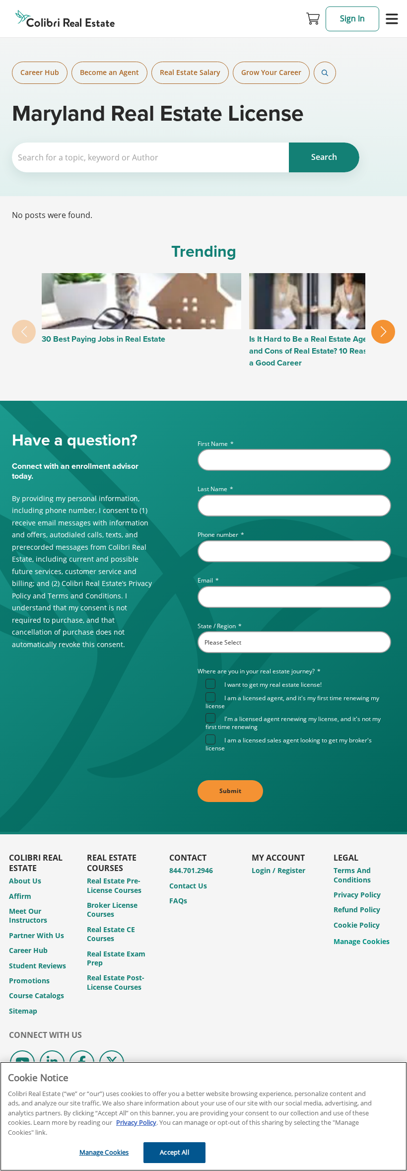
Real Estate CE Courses (111, 934)
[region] (203, 1116)
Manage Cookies (362, 942)
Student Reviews (37, 965)
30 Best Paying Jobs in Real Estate (103, 339)
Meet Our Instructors (28, 915)
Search (325, 73)
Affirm (20, 896)
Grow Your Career (271, 72)
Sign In (352, 18)
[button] (383, 332)
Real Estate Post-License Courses (115, 982)
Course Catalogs (36, 995)
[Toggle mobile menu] (392, 19)
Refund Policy (357, 909)
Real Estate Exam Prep (116, 958)
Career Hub (39, 72)
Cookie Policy (357, 925)
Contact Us (188, 885)
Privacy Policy (357, 894)
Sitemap (23, 1011)
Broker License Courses (112, 909)
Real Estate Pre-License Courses (114, 885)
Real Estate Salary (190, 72)
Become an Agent (109, 72)
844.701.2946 (191, 870)
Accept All (174, 1152)
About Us (25, 880)
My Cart (313, 18)
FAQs (178, 900)
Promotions (29, 980)
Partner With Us (36, 935)
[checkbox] (298, 715)
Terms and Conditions (352, 875)
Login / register (278, 870)
